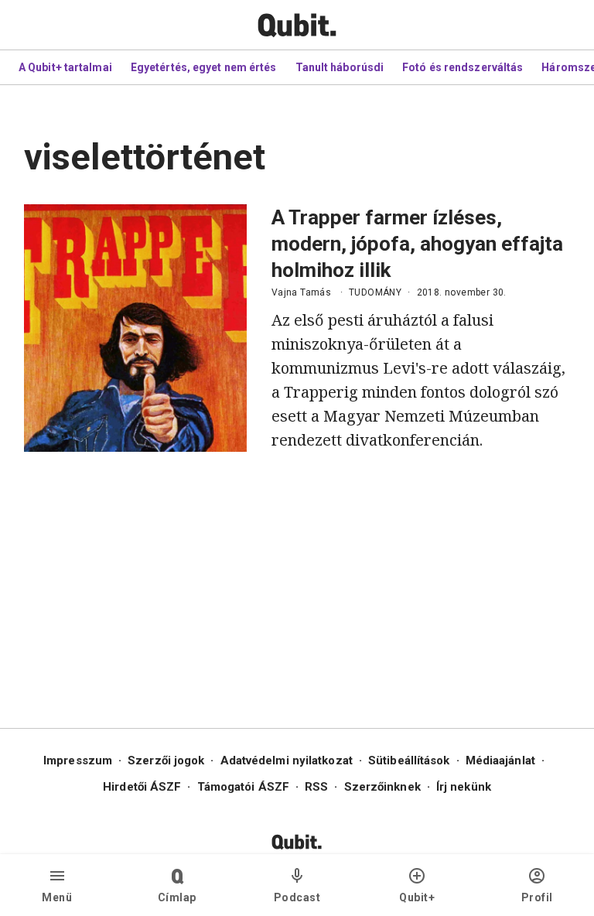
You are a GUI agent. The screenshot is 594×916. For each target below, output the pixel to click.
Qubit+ (417, 897)
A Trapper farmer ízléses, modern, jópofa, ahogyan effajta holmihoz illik (417, 244)
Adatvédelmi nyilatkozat (286, 760)
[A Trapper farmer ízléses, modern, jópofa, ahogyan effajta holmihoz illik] (135, 328)
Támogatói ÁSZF (243, 787)
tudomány (375, 292)
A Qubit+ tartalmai (65, 67)
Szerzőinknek (382, 787)
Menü (57, 897)
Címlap (177, 897)
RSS (316, 787)
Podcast (297, 897)
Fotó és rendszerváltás (462, 67)
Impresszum (77, 760)
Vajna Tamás (301, 292)
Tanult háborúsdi (339, 67)
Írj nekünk (463, 787)
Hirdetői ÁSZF (142, 787)
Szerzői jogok (166, 760)
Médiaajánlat (500, 760)
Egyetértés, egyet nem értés (204, 67)
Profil (537, 897)
